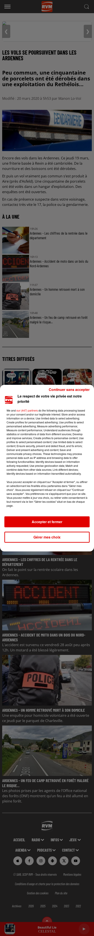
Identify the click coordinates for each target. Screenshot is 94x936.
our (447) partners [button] (27, 410)
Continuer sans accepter (69, 389)
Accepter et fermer (47, 521)
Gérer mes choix (47, 537)
